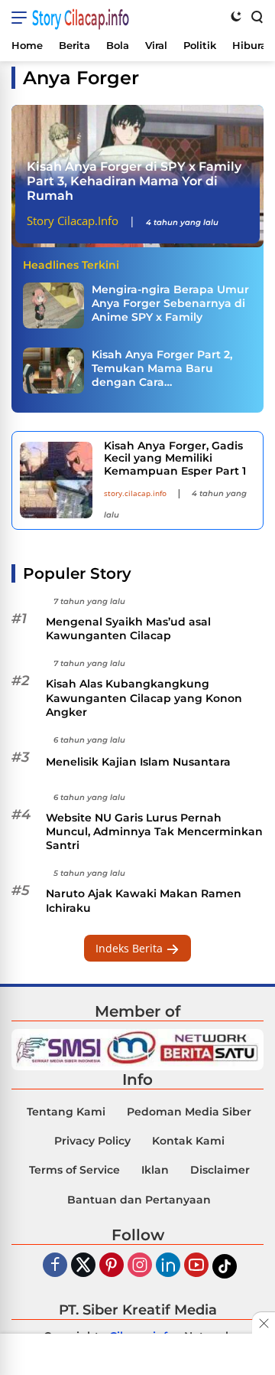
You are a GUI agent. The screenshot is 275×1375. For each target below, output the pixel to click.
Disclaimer (220, 1170)
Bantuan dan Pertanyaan (139, 1200)
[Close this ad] (263, 1323)
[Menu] (21, 18)
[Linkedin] (168, 1266)
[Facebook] (55, 1266)
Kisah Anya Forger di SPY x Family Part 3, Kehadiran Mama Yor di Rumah (134, 181)
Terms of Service (74, 1170)
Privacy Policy (92, 1141)
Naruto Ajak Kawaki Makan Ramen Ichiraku (143, 900)
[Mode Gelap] (236, 16)
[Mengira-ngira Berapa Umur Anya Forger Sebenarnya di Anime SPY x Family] (53, 305)
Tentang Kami (66, 1112)
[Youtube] (196, 1266)
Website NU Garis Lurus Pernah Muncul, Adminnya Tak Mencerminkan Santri (154, 831)
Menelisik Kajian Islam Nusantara (138, 762)
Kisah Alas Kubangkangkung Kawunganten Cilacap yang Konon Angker (144, 697)
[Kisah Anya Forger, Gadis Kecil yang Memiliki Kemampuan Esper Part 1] (56, 480)
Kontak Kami (188, 1141)
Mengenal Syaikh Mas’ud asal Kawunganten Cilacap (128, 628)
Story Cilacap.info (80, 17)
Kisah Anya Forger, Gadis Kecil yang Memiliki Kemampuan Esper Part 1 (175, 458)
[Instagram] (140, 1266)
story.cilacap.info (135, 493)
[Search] (256, 16)
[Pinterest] (111, 1266)
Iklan (155, 1170)
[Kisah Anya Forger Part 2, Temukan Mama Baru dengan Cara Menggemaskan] (53, 371)
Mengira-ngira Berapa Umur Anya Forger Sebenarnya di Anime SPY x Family (170, 303)
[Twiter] (83, 1266)
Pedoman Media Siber (189, 1112)
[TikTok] (224, 1266)
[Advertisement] (137, 1356)
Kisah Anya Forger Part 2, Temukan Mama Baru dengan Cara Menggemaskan (162, 369)
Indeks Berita (130, 948)
